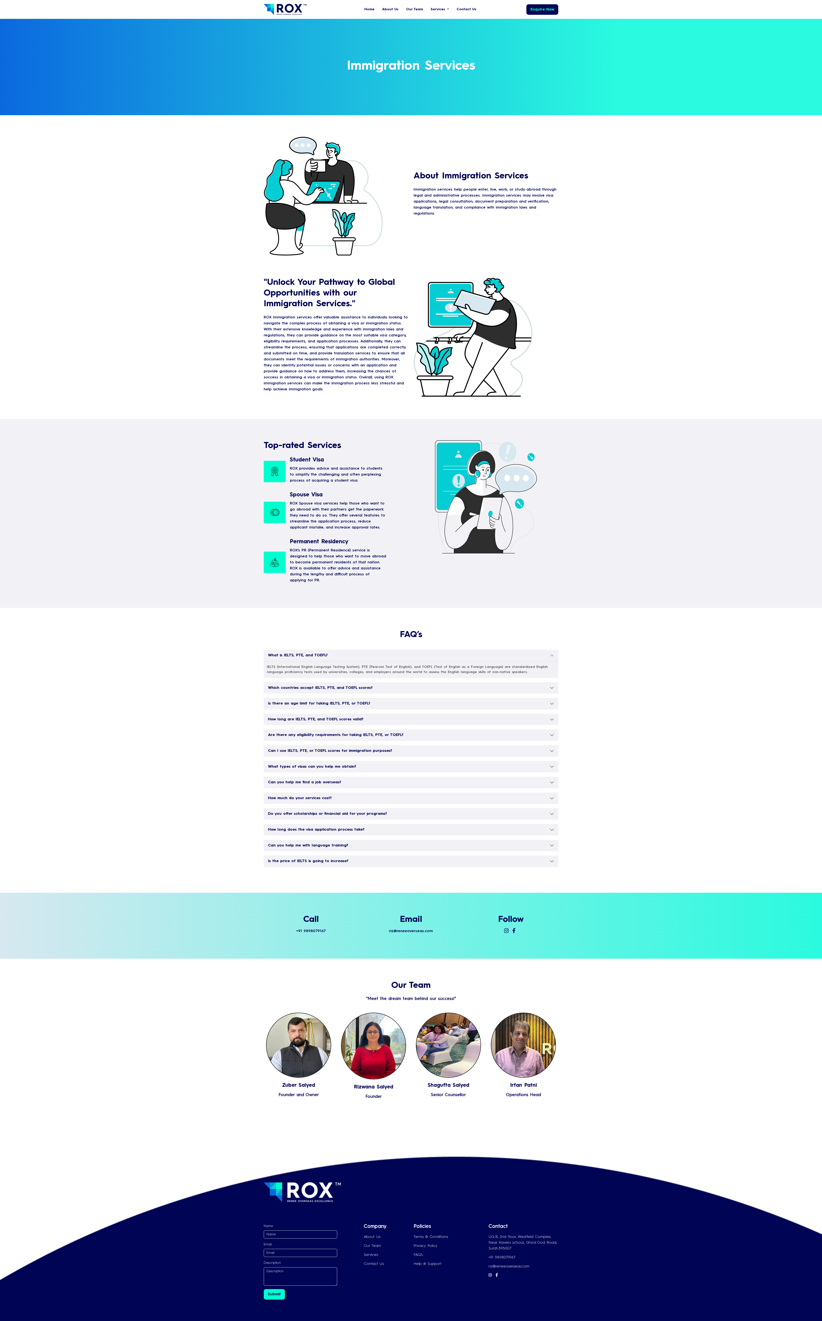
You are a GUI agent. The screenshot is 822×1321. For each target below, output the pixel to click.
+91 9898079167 (501, 1257)
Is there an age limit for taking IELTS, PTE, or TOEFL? (319, 703)
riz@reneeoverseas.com (508, 1266)
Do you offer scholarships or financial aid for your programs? (327, 814)
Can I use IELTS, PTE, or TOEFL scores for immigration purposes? (330, 751)
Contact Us (466, 9)
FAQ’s (418, 1255)
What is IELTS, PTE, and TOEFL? (298, 655)
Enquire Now (542, 9)
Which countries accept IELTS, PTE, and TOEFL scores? (320, 688)
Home (369, 9)
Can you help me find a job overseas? (304, 782)
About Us (390, 9)
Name (268, 1226)
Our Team (414, 9)
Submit (274, 1294)
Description (272, 1263)
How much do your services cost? (300, 798)
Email (268, 1244)
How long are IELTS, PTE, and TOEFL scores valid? (315, 719)
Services (371, 1255)
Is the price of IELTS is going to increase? (308, 861)
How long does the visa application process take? (316, 829)
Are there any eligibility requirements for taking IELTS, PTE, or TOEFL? (336, 735)
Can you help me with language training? (308, 845)
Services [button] (438, 9)
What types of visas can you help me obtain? (312, 767)
